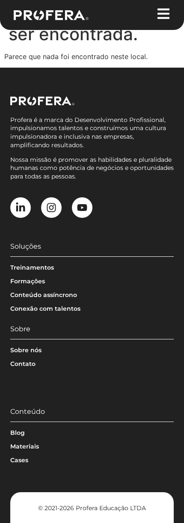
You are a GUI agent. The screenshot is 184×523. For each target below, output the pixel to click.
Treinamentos (32, 267)
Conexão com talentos (45, 308)
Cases (19, 460)
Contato (23, 364)
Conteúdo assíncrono (43, 295)
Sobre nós (26, 350)
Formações (27, 281)
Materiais (24, 446)
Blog (17, 433)
